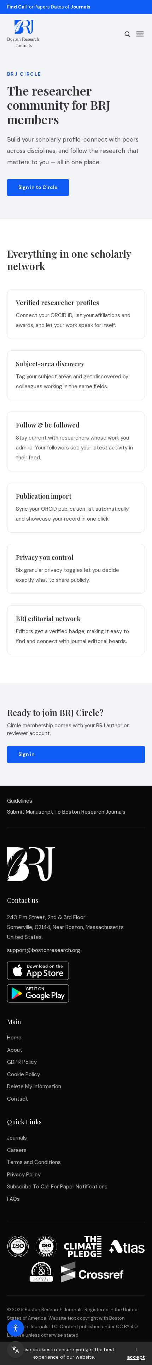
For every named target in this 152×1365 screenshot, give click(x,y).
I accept (136, 1353)
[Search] (127, 34)
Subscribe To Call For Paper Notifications (57, 1186)
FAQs (13, 1199)
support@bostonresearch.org (43, 950)
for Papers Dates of (48, 7)
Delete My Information (34, 1086)
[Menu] (140, 34)
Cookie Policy (23, 1074)
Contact (17, 1098)
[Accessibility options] (15, 1328)
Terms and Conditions (34, 1162)
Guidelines (19, 800)
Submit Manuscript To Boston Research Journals (66, 811)
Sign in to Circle (38, 187)
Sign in (26, 754)
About (14, 1050)
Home (14, 1037)
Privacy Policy (24, 1174)
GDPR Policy (22, 1062)
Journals (17, 1137)
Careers (17, 1150)
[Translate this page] (15, 1349)
